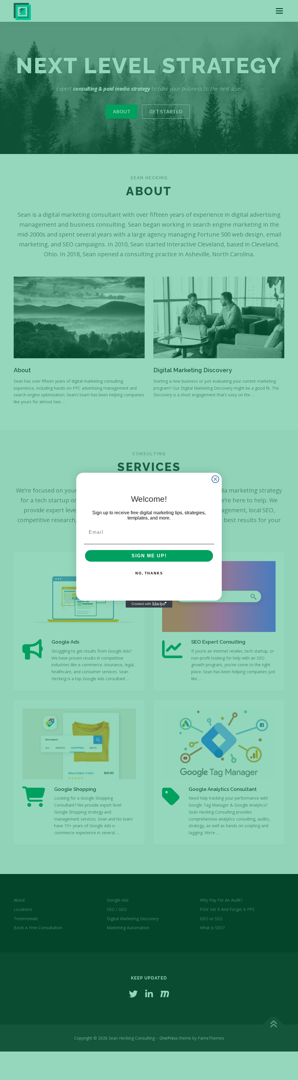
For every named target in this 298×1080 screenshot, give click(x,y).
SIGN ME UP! (149, 555)
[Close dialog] (215, 479)
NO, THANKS (149, 573)
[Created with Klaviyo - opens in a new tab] (149, 604)
